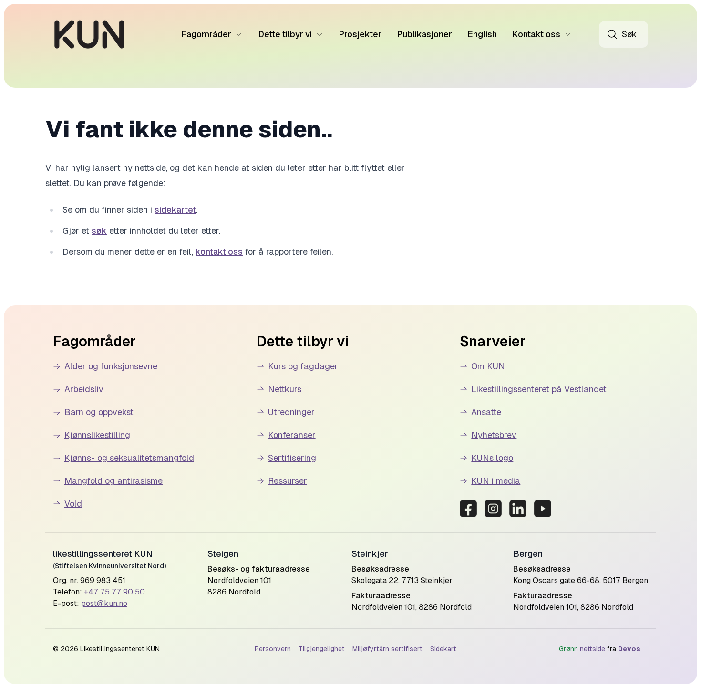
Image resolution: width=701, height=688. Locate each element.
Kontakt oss (536, 34)
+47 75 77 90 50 (114, 591)
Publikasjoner (424, 34)
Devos (629, 649)
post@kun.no (104, 603)
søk (99, 231)
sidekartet (175, 210)
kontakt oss (219, 252)
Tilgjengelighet (322, 649)
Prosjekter (360, 34)
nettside (582, 649)
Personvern (273, 649)
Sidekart (443, 649)
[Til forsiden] (89, 34)
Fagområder (206, 34)
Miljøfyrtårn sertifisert (387, 649)
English (482, 34)
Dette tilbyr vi (285, 34)
